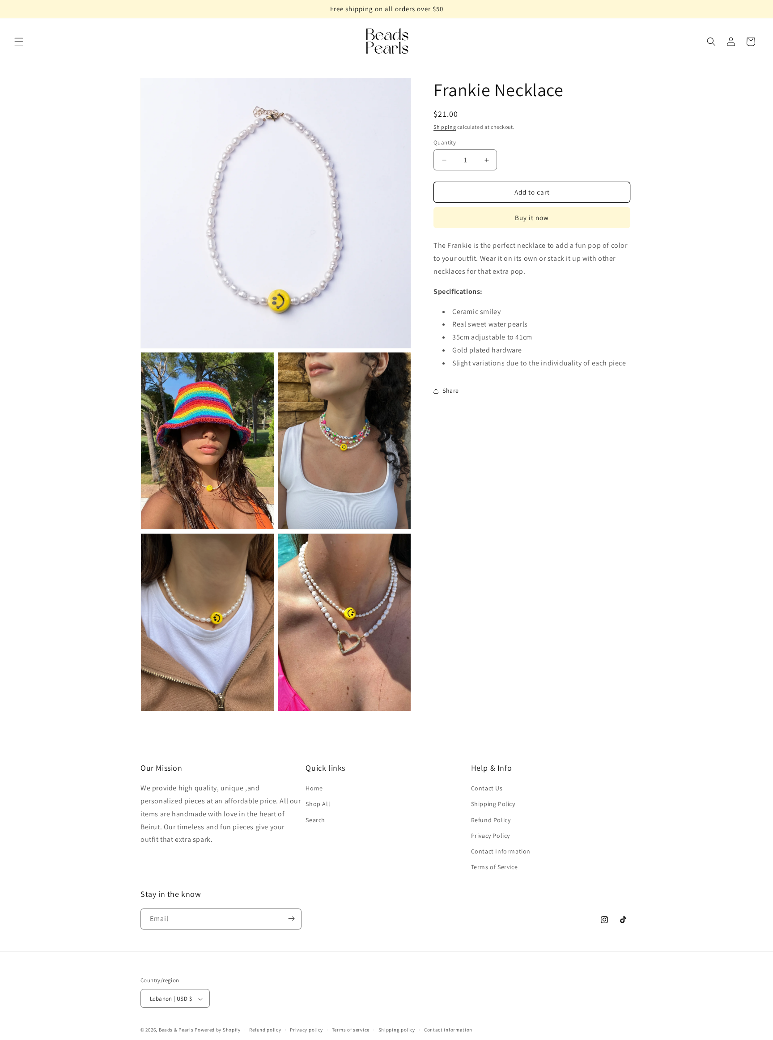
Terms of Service (494, 867)
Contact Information (501, 851)
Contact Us (487, 789)
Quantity (444, 142)
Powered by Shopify (218, 1030)
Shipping (444, 126)
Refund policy (265, 1030)
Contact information (448, 1030)
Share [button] (450, 390)
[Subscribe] (291, 918)
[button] (19, 41)
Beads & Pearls (176, 1030)
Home (314, 789)
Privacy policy (306, 1030)
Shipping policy (397, 1030)
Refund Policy (491, 820)
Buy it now (532, 218)
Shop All (318, 804)
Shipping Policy (493, 804)
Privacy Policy (490, 836)
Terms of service (351, 1030)
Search (315, 820)
